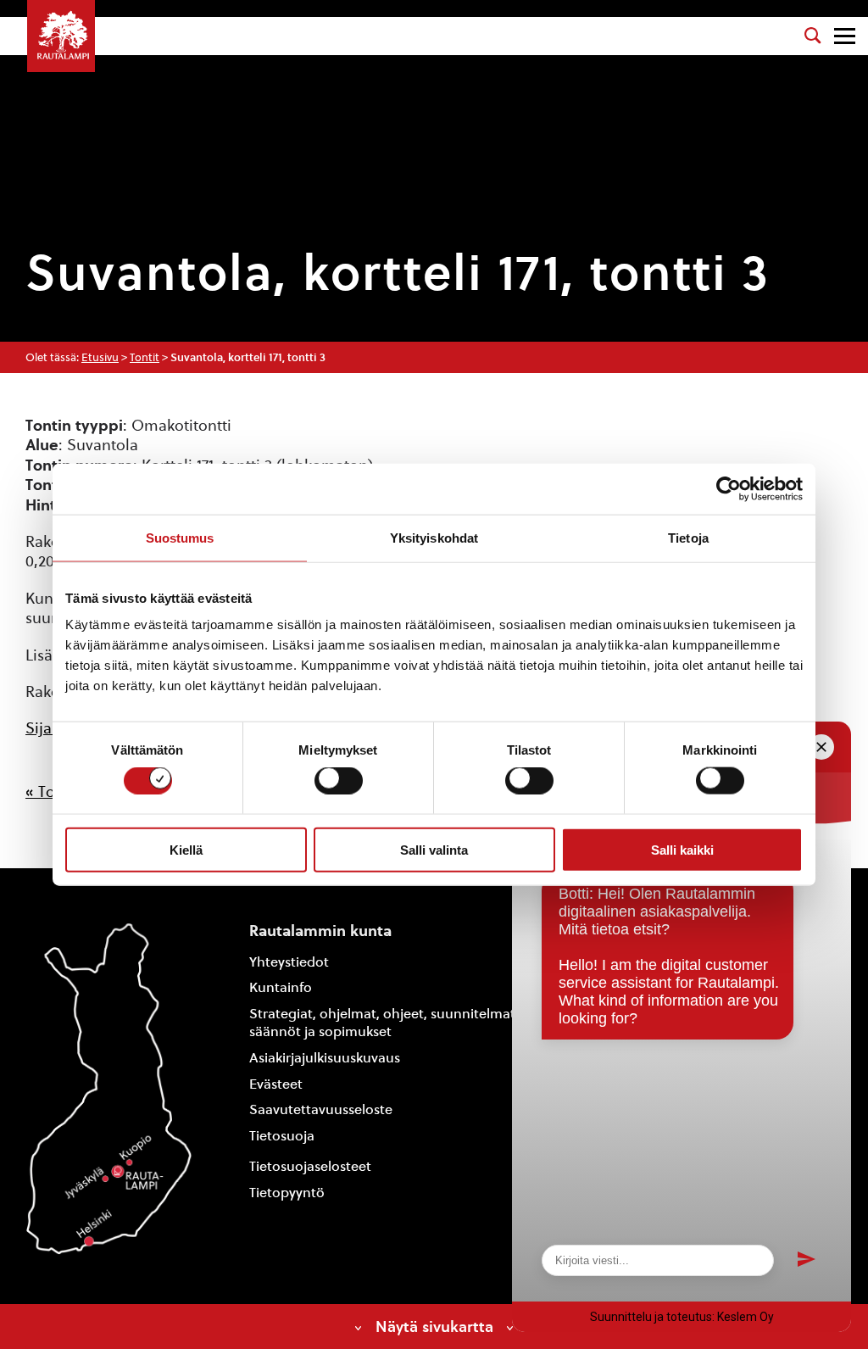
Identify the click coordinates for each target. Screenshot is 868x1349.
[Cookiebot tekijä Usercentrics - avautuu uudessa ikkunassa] (728, 488)
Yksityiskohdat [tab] (434, 537)
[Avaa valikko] (844, 36)
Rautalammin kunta (320, 930)
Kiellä (186, 849)
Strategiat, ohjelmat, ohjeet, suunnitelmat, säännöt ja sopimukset (384, 1023)
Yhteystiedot (289, 962)
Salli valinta (434, 849)
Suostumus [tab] (180, 537)
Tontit (144, 357)
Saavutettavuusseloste (320, 1109)
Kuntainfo (280, 987)
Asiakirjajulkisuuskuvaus (324, 1058)
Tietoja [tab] (688, 537)
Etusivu (100, 357)
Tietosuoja (281, 1136)
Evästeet (276, 1084)
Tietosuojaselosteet (310, 1166)
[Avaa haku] (813, 35)
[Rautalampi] (61, 36)
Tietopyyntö (287, 1193)
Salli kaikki (682, 849)
